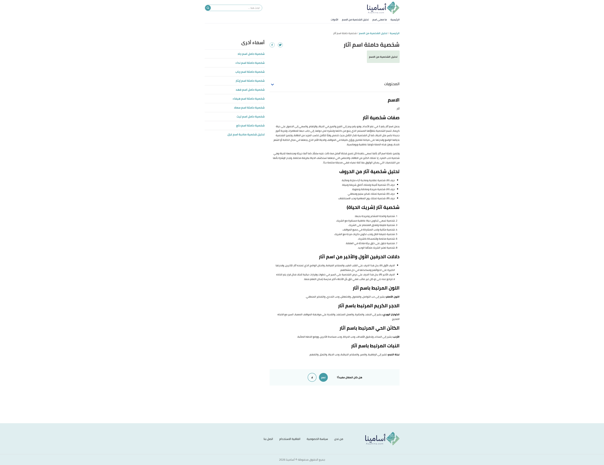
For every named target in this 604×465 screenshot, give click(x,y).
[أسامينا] (383, 8)
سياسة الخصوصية (317, 438)
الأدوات (334, 19)
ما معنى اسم (379, 19)
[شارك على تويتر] (280, 44)
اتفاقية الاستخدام (289, 438)
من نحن (338, 438)
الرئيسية (395, 19)
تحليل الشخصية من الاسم (355, 19)
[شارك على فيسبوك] (272, 44)
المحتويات (392, 83)
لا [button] (312, 377)
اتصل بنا (268, 438)
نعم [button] (323, 377)
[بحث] (208, 8)
